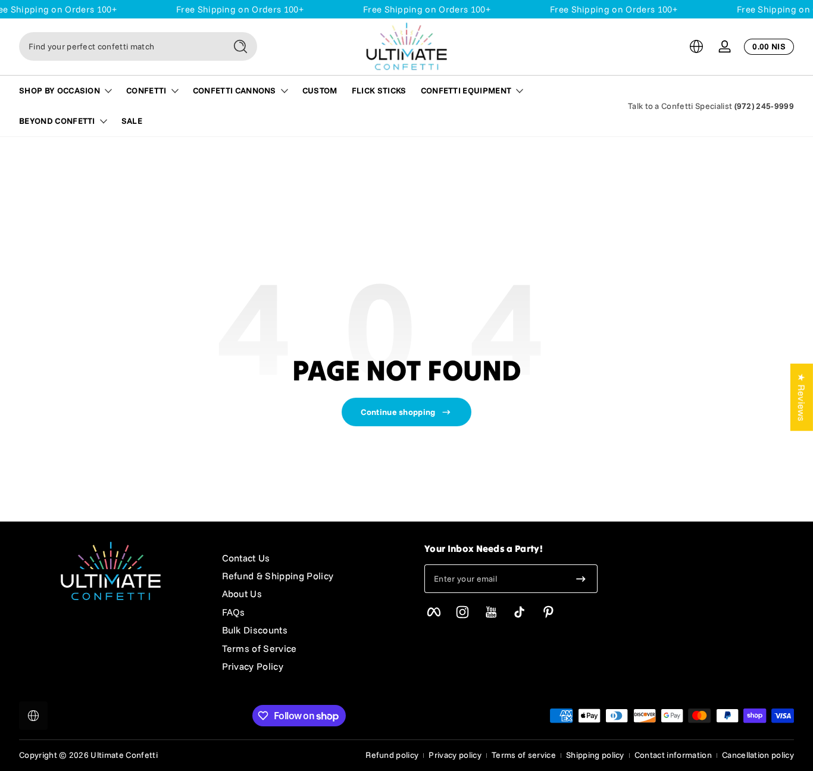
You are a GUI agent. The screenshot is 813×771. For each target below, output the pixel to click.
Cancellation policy (758, 755)
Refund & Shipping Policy (278, 576)
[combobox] (119, 46)
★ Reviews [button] (802, 397)
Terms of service (524, 755)
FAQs (233, 612)
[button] (696, 46)
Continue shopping (398, 412)
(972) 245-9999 (764, 106)
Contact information (673, 755)
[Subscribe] (581, 578)
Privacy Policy (252, 666)
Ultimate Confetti (123, 755)
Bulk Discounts (254, 630)
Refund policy (391, 755)
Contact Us (246, 558)
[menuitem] (311, 557)
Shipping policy (595, 755)
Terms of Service (259, 648)
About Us (242, 594)
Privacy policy (455, 755)
